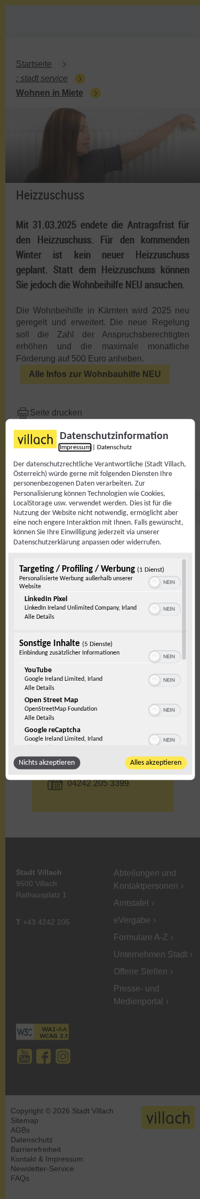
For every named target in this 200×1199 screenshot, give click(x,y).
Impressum (75, 447)
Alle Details (39, 616)
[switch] (164, 580)
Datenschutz (114, 447)
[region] (100, 651)
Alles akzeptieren (155, 762)
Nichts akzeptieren (47, 762)
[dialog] (100, 599)
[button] (154, 582)
